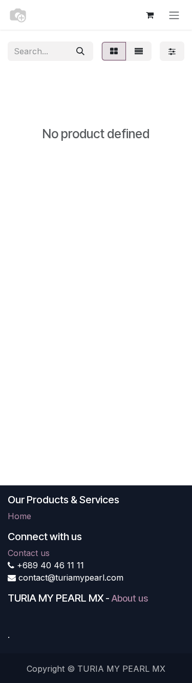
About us (130, 598)
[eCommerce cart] (149, 15)
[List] (139, 51)
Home (19, 516)
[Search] (80, 51)
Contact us (29, 553)
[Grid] (113, 51)
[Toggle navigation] (174, 15)
